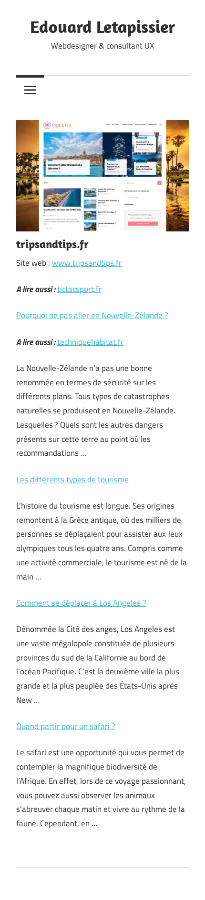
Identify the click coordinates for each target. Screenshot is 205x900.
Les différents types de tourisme (72, 479)
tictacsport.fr (79, 289)
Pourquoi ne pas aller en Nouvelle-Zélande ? (92, 315)
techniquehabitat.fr (90, 342)
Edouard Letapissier (102, 26)
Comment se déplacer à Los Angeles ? (81, 603)
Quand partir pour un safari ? (65, 726)
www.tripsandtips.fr (87, 263)
